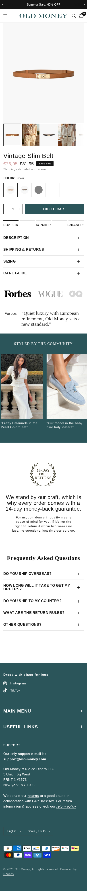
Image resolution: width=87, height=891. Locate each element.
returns (33, 796)
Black (24, 190)
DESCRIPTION (16, 238)
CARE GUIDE (15, 273)
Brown (10, 190)
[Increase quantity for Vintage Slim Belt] (19, 209)
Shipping (9, 169)
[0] (80, 16)
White (53, 190)
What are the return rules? (33, 613)
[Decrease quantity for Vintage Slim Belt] (7, 209)
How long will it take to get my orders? (36, 587)
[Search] (73, 16)
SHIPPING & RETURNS (23, 249)
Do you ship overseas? (27, 574)
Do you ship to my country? (32, 601)
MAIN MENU (17, 711)
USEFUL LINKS (20, 726)
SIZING (9, 261)
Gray (38, 190)
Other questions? (22, 624)
